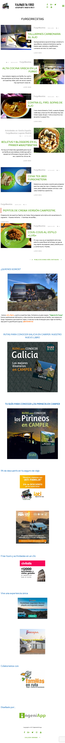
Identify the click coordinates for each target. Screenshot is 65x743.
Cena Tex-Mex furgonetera (37, 177)
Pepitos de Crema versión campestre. (29, 210)
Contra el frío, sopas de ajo (45, 104)
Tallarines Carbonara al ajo (44, 35)
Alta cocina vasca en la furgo (19, 70)
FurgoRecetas (39, 28)
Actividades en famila (14, 131)
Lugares (21, 133)
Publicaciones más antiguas (46, 259)
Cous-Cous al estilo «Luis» (42, 233)
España (28, 131)
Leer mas (38, 53)
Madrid (28, 133)
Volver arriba (31, 737)
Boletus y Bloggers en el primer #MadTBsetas (19, 143)
